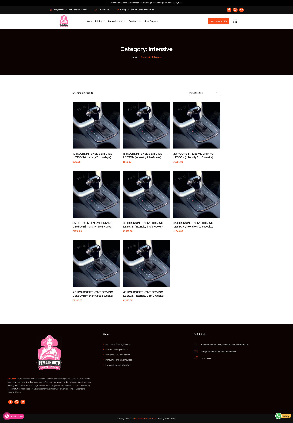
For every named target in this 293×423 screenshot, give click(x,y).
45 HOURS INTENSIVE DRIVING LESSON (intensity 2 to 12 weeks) (143, 293)
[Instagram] (235, 10)
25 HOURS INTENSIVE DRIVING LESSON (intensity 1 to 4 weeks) (93, 224)
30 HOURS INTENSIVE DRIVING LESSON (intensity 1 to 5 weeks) (143, 224)
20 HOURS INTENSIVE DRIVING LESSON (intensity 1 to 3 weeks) (193, 155)
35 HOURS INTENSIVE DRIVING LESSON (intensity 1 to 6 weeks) (193, 224)
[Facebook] (229, 10)
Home (134, 57)
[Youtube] (241, 10)
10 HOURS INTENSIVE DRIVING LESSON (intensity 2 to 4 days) (92, 155)
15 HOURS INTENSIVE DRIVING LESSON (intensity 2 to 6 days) (142, 155)
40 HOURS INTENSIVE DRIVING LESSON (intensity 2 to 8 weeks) (93, 293)
